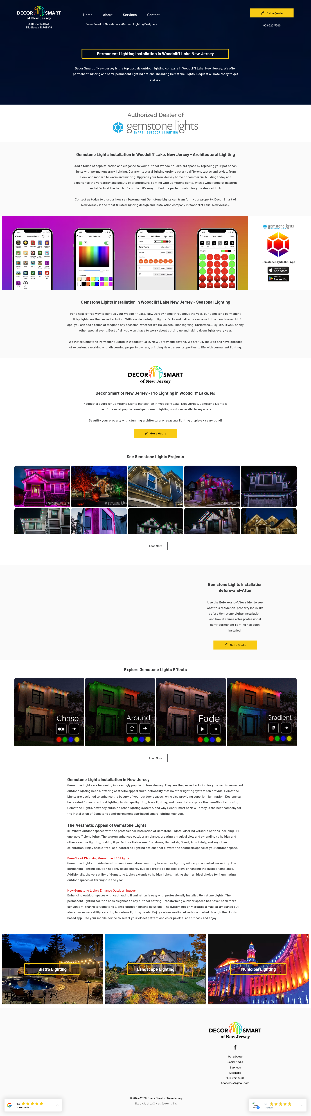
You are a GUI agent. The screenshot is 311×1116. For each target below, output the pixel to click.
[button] (108, 12)
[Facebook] (235, 1047)
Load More (155, 545)
